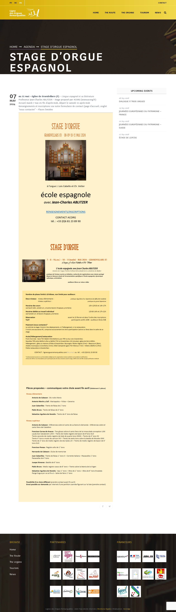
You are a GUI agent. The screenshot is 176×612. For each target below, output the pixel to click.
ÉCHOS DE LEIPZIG (128, 137)
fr (11, 3)
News (158, 12)
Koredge (126, 609)
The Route (110, 12)
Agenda (29, 47)
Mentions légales (104, 609)
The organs (127, 12)
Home (96, 12)
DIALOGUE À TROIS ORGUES (132, 101)
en (20, 3)
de (15, 3)
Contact (162, 3)
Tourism (144, 12)
